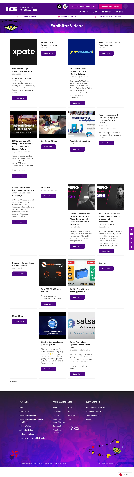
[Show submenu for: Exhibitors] (113, 12)
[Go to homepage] (11, 9)
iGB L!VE (56, 415)
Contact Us (24, 411)
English (125, 475)
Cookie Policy (48, 464)
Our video (103, 263)
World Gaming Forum (27, 415)
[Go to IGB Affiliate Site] (59, 6)
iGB (69, 411)
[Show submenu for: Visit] (99, 12)
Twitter (131, 230)
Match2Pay (17, 316)
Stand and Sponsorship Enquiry (32, 438)
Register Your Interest (110, 6)
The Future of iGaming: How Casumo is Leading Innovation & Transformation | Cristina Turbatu (109, 219)
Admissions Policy (60, 464)
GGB (70, 419)
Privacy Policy (25, 426)
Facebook (131, 247)
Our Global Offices (49, 141)
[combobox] (125, 474)
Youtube (131, 234)
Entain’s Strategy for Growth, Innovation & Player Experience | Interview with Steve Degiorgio (80, 219)
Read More (19, 98)
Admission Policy (26, 430)
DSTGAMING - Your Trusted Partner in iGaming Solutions (78, 71)
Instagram (131, 243)
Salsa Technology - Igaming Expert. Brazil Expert (80, 344)
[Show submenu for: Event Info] (127, 12)
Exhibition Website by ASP (107, 464)
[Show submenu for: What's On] (90, 12)
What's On (83, 12)
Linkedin (131, 238)
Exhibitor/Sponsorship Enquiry (83, 6)
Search (125, 6)
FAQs (21, 407)
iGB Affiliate (57, 411)
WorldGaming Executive (57, 431)
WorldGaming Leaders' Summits (59, 420)
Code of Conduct (26, 434)
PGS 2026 (45, 187)
